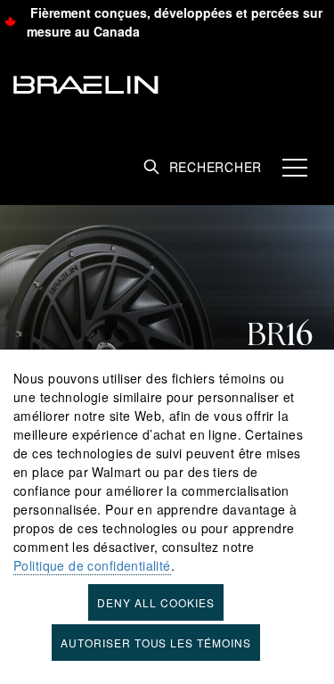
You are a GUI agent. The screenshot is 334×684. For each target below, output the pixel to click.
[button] (294, 165)
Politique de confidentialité (92, 565)
